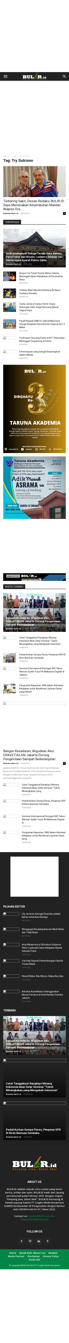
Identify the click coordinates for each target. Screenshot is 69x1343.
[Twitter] (47, 1241)
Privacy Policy (51, 1256)
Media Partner (16, 1256)
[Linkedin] (39, 1241)
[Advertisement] (34, 36)
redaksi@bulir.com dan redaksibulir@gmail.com (37, 1217)
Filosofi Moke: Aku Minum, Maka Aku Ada (42, 976)
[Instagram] (30, 1241)
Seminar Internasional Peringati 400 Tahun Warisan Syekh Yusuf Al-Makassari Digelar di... (43, 819)
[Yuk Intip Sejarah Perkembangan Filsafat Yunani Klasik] (11, 964)
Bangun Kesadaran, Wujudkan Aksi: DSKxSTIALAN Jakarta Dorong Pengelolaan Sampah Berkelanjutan (33, 621)
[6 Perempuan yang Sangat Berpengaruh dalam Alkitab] (9, 355)
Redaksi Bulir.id (10, 213)
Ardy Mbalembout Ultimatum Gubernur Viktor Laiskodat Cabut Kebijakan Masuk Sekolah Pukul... (42, 947)
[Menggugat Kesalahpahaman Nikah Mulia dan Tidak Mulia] (11, 933)
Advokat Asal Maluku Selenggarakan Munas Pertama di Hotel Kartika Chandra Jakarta (42, 994)
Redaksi (52, 1252)
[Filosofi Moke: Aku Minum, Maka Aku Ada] (11, 980)
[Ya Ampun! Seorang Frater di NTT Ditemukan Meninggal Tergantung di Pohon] (9, 341)
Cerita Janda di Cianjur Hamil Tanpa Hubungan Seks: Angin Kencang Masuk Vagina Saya (39, 307)
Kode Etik (34, 1259)
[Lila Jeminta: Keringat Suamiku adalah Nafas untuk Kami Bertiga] (11, 917)
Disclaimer (33, 1256)
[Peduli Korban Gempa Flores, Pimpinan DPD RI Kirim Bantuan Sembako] (9, 658)
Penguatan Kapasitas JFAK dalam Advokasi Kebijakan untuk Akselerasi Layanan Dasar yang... (44, 835)
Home (6, 156)
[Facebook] (21, 1241)
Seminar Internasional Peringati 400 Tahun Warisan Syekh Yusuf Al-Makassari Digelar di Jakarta (41, 671)
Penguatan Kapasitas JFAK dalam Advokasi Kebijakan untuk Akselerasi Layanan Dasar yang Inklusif (41, 688)
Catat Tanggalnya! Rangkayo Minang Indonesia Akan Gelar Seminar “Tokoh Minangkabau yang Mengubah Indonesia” (40, 640)
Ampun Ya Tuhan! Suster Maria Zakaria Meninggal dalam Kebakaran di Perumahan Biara (41, 276)
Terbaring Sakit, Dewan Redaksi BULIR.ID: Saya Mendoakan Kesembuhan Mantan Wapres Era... (34, 205)
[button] (5, 76)
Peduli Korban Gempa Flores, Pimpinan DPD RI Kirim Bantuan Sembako (33, 1131)
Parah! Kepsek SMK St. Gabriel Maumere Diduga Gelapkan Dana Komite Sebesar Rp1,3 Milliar (42, 324)
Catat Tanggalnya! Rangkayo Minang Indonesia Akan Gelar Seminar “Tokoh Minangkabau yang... (41, 787)
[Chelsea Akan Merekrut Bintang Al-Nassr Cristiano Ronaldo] (9, 293)
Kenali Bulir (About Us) (32, 1252)
